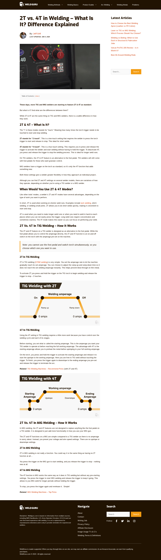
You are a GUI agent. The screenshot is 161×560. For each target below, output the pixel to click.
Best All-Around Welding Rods (123, 55)
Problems (135, 5)
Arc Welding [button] (105, 5)
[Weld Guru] (29, 5)
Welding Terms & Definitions (89, 535)
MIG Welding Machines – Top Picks (42, 492)
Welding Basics (72, 5)
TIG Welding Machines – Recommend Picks (45, 369)
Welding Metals (122, 5)
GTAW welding (41, 262)
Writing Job (82, 521)
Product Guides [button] (88, 5)
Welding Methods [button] (54, 5)
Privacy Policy (83, 524)
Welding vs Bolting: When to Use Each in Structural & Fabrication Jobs (124, 40)
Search (136, 72)
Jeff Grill (37, 33)
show (37, 96)
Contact (81, 517)
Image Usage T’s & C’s (87, 532)
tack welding (86, 203)
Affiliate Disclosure (85, 528)
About (80, 513)
